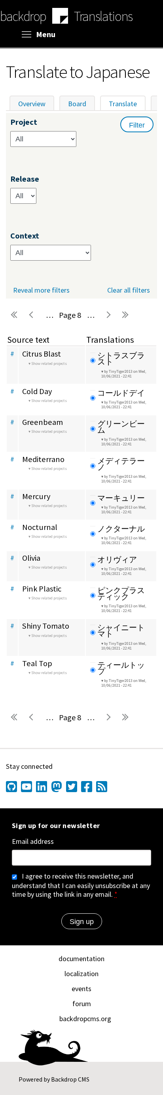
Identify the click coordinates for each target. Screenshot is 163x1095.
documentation (81, 958)
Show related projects (49, 363)
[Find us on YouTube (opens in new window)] (26, 786)
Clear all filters (128, 290)
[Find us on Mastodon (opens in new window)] (56, 786)
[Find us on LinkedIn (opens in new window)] (41, 786)
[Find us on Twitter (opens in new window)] (71, 786)
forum (81, 1003)
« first (15, 315)
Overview (31, 103)
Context (24, 236)
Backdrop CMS (70, 1079)
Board (77, 103)
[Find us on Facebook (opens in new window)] (86, 786)
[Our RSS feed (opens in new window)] (101, 786)
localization (81, 973)
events (81, 988)
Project (23, 122)
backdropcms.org (85, 1018)
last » (125, 315)
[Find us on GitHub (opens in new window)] (11, 786)
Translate (127, 103)
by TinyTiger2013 (123, 374)
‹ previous (32, 315)
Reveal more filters (41, 290)
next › (108, 315)
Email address (33, 841)
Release (24, 179)
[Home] (60, 17)
